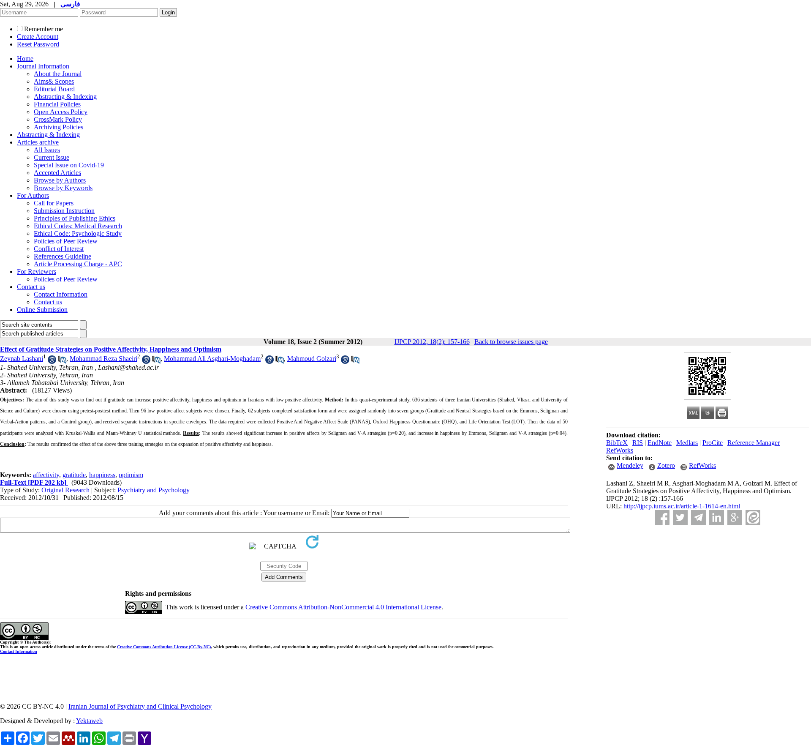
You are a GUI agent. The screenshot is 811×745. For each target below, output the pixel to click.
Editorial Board (54, 89)
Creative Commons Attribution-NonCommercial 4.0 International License (343, 607)
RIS (637, 442)
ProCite (712, 442)
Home (25, 58)
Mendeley (630, 465)
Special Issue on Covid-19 (69, 165)
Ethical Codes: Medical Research (78, 225)
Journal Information (43, 66)
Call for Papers (53, 203)
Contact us (31, 286)
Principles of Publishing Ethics (74, 218)
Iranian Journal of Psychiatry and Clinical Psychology (140, 706)
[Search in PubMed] (62, 361)
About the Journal (58, 73)
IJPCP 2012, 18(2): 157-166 (432, 341)
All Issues (47, 149)
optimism (131, 474)
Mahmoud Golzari (311, 358)
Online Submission (42, 309)
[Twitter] (680, 517)
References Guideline (62, 256)
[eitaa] (753, 517)
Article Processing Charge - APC (78, 263)
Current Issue (51, 157)
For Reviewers (36, 271)
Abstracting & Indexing (65, 96)
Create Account (37, 36)
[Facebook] (662, 517)
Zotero (666, 465)
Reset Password (38, 44)
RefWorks (619, 450)
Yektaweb (89, 720)
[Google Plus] (734, 517)
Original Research (65, 490)
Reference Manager (753, 442)
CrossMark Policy (58, 119)
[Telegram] (698, 517)
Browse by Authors (60, 180)
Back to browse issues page (511, 341)
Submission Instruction (64, 210)
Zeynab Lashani (21, 358)
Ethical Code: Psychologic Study (78, 233)
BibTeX (617, 442)
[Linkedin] (716, 517)
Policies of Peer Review (66, 241)
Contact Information (60, 294)
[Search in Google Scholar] (52, 361)
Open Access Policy (60, 111)
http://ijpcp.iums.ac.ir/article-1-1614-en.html (681, 506)
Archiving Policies (58, 127)
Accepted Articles (57, 172)
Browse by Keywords (63, 187)
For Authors (33, 195)
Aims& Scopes (54, 81)
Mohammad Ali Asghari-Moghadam (212, 358)
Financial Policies (57, 104)
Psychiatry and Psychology (153, 490)
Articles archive (38, 142)
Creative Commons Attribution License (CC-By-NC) (164, 646)
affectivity (46, 474)
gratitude (74, 474)
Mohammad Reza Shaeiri (103, 358)
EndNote (660, 442)
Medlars (687, 442)
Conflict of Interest (59, 248)
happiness (102, 474)
